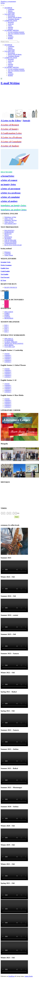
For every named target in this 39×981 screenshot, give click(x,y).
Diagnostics (11, 12)
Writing (10, 35)
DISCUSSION (8, 312)
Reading (10, 38)
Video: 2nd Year (9, 222)
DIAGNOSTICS (9, 230)
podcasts (10, 29)
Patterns (10, 11)
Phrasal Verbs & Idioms (14, 17)
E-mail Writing (10, 83)
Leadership (7, 253)
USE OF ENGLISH (10, 240)
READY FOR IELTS (10, 287)
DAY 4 (6, 330)
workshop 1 (7, 355)
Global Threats (8, 255)
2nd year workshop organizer (16, 33)
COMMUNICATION (10, 20)
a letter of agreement (10, 188)
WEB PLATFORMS (10, 242)
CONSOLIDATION (10, 243)
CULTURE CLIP (9, 346)
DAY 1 (6, 325)
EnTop (3, 3)
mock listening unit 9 (10, 223)
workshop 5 (7, 361)
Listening (10, 37)
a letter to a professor (11, 193)
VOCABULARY (9, 14)
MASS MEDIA (9, 345)
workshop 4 (7, 360)
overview (7, 353)
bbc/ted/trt (11, 22)
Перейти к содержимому (8, 1)
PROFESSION (8, 318)
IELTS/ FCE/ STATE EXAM (12, 245)
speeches (10, 27)
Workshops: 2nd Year (10, 220)
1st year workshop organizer (16, 32)
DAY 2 (6, 327)
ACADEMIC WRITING (11, 30)
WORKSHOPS (9, 232)
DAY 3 (6, 328)
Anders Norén (28, 976)
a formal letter (7, 176)
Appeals (26, 120)
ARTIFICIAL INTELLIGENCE (13, 343)
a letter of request (9, 180)
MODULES (8, 233)
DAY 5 (6, 331)
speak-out (11, 24)
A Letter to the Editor (11, 120)
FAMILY (7, 313)
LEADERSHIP (8, 340)
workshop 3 (7, 358)
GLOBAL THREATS (10, 342)
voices (10, 25)
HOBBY (7, 315)
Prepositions (11, 16)
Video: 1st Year (8, 218)
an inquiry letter (8, 184)
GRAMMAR (8, 8)
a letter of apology (9, 201)
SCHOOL (7, 316)
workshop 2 (7, 357)
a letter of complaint (10, 197)
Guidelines (11, 9)
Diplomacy (7, 252)
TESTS (6, 235)
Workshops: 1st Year (10, 217)
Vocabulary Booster (13, 19)
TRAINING (8, 238)
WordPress (11, 976)
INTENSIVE (8, 237)
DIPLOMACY (8, 338)
